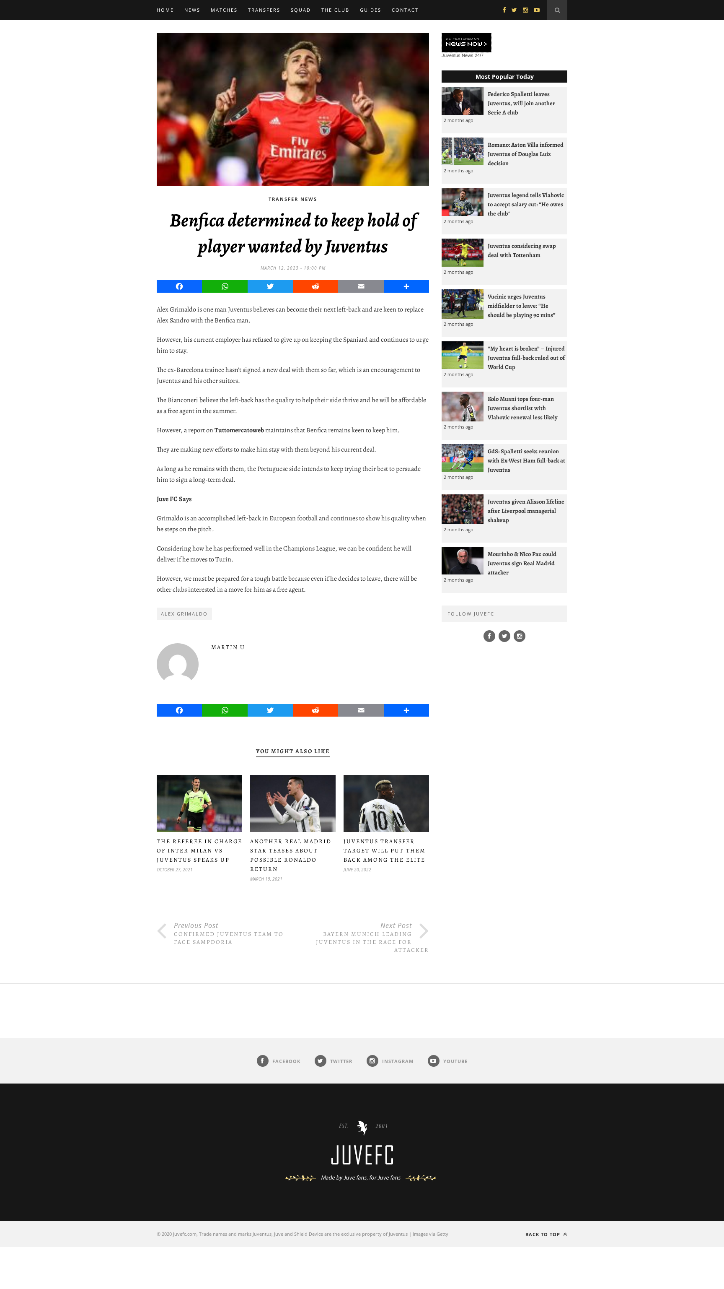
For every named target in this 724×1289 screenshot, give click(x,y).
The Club (335, 10)
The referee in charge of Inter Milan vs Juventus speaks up (199, 850)
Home (165, 10)
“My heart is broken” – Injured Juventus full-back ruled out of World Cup (526, 357)
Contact (405, 10)
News (192, 10)
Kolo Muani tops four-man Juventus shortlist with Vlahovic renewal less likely (523, 408)
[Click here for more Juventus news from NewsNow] (466, 43)
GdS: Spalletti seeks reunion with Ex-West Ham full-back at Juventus (526, 460)
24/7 (479, 55)
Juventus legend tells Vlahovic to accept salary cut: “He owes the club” (526, 204)
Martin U (228, 647)
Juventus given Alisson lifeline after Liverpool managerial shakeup (526, 510)
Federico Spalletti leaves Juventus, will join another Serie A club (521, 103)
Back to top (543, 1234)
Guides (370, 10)
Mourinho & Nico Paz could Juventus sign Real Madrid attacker (522, 563)
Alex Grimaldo (184, 614)
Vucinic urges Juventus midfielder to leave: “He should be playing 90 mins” (522, 305)
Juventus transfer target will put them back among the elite (385, 850)
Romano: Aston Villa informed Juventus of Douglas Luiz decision (526, 153)
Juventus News (457, 55)
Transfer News (293, 199)
